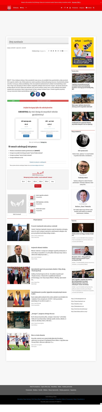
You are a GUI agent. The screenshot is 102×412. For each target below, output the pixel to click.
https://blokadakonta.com (77, 306)
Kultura (35, 325)
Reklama (45, 390)
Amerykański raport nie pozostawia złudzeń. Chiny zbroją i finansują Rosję (48, 270)
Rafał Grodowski (17, 214)
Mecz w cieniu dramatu (38, 335)
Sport (35, 346)
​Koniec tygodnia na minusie (42, 195)
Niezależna (20, 399)
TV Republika (58, 399)
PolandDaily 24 (81, 399)
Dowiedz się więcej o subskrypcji (38, 162)
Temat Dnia (36, 237)
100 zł (35, 181)
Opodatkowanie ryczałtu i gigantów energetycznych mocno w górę (49, 293)
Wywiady (74, 221)
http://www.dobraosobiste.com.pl (79, 311)
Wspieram (38, 185)
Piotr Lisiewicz (83, 148)
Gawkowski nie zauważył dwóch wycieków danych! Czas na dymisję (82, 123)
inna (52, 181)
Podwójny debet (83, 178)
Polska (35, 259)
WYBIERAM (26, 135)
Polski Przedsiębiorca (35, 386)
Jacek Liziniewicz (37, 257)
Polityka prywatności (64, 390)
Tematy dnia (75, 71)
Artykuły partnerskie (67, 386)
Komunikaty (54, 386)
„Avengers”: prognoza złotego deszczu (42, 314)
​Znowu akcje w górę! (40, 208)
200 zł (40, 181)
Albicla (63, 399)
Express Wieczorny (45, 386)
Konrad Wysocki (82, 175)
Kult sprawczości (83, 151)
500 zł (46, 181)
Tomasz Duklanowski (38, 235)
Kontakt (40, 390)
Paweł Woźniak (37, 303)
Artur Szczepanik (38, 345)
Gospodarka (39, 197)
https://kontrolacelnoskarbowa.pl (79, 309)
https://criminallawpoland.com (78, 299)
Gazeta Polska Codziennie (48, 399)
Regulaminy (73, 390)
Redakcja (35, 390)
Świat (35, 284)
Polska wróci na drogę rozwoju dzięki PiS (83, 234)
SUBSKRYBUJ (23, 112)
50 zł (29, 181)
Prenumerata (75, 7)
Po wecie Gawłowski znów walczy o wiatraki (44, 226)
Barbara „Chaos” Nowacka (83, 206)
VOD (33, 399)
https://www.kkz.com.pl (76, 304)
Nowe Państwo (27, 399)
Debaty (59, 386)
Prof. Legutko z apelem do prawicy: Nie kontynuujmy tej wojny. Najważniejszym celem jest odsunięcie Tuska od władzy (82, 282)
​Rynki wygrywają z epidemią (42, 202)
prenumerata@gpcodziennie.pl (37, 165)
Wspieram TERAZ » (76, 2)
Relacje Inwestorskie (53, 390)
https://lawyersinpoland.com (78, 301)
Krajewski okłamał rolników (39, 247)
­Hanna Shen (36, 282)
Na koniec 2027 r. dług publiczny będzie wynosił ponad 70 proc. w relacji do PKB (81, 258)
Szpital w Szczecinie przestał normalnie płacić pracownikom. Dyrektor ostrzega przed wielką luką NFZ (82, 86)
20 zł (23, 181)
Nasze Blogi (37, 399)
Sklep (75, 399)
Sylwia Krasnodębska (39, 323)
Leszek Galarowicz (83, 204)
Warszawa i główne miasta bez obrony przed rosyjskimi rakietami (82, 106)
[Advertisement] (51, 23)
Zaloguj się (81, 7)
